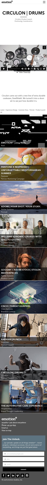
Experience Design (11, 110)
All (1, 112)
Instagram (27, 475)
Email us (5, 428)
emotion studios (7, 2)
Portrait (32, 110)
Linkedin (13, 475)
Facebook (3, 475)
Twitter (8, 475)
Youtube (22, 475)
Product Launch (40, 110)
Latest (2, 110)
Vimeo (18, 475)
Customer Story (23, 110)
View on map (6, 430)
